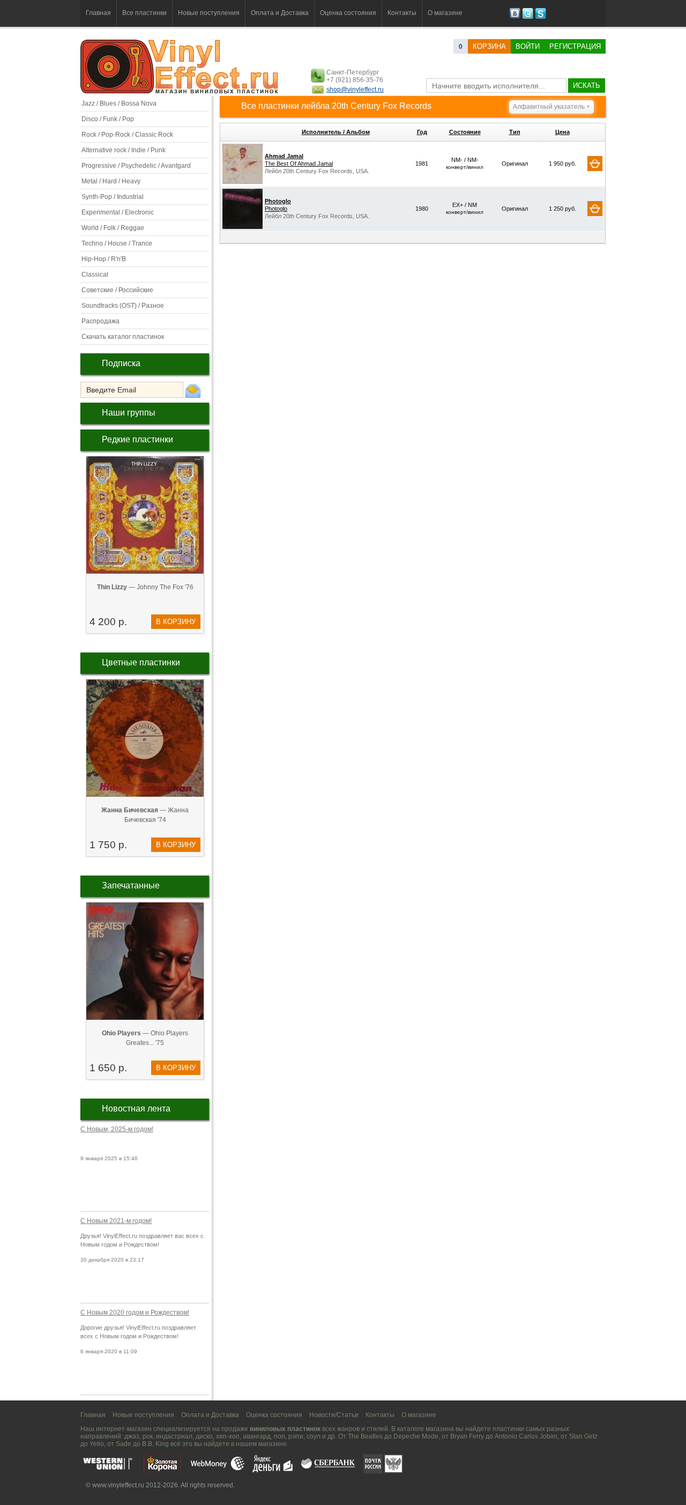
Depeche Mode (415, 1436)
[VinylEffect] (540, 17)
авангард (257, 1436)
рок (148, 1436)
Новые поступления (209, 13)
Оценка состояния (348, 13)
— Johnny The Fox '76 (145, 587)
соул (313, 1436)
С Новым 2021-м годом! (116, 1221)
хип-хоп (228, 1436)
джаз (131, 1436)
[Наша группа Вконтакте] (514, 17)
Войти (528, 46)
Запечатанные (131, 885)
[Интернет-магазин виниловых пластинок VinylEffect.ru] (180, 91)
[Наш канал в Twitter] (527, 17)
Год (422, 132)
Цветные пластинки (141, 662)
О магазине (445, 13)
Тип (514, 132)
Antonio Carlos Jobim (526, 1436)
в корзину (176, 622)
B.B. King (155, 1444)
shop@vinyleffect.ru (355, 89)
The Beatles (365, 1436)
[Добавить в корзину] (594, 163)
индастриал (174, 1436)
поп (279, 1436)
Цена (562, 132)
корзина (489, 46)
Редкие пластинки (137, 439)
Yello (97, 1444)
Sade (123, 1444)
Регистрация (575, 46)
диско (204, 1436)
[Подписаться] (193, 390)
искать (586, 85)
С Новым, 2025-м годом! (116, 1129)
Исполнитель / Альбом (336, 132)
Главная (98, 13)
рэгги (295, 1436)
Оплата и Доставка (280, 13)
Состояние (465, 132)
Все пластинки (144, 13)
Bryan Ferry (467, 1436)
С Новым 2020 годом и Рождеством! (134, 1312)
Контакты (401, 13)
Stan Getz (583, 1436)
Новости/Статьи (334, 1415)
